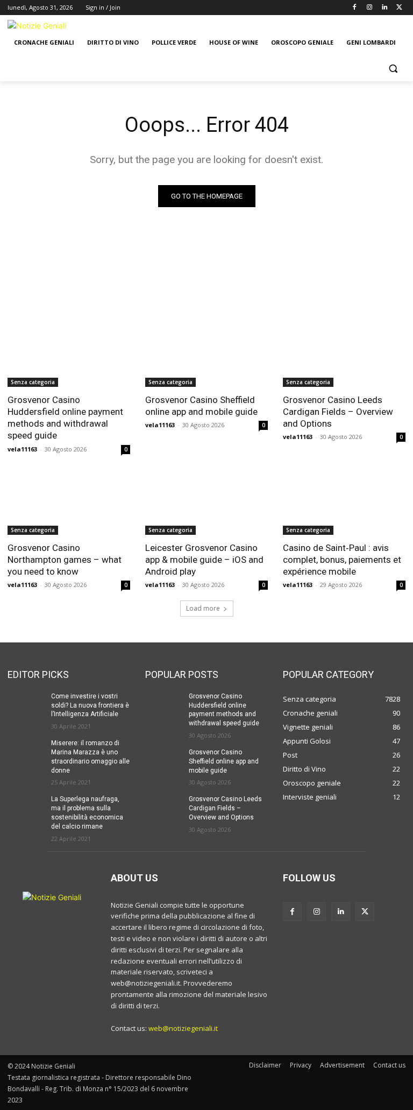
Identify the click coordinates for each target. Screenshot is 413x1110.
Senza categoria (33, 382)
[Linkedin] (384, 8)
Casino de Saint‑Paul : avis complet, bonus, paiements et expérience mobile (342, 559)
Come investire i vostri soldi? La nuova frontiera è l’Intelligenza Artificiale (90, 705)
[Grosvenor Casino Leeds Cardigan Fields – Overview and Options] (344, 356)
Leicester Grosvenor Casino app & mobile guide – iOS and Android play (204, 559)
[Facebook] (354, 8)
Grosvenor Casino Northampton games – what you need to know (65, 559)
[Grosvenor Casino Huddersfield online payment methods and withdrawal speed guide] (69, 356)
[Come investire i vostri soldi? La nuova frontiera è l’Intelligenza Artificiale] (26, 705)
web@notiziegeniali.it (183, 1028)
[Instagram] (370, 8)
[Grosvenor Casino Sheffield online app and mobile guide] (206, 356)
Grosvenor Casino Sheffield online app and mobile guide (201, 405)
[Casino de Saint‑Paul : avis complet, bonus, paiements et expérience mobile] (344, 504)
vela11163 (22, 449)
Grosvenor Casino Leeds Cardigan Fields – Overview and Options (338, 411)
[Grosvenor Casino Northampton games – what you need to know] (69, 504)
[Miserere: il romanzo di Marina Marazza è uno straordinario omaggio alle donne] (26, 752)
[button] (392, 68)
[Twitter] (399, 8)
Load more (203, 608)
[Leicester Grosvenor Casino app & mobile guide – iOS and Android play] (206, 504)
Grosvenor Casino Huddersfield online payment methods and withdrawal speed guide (65, 417)
